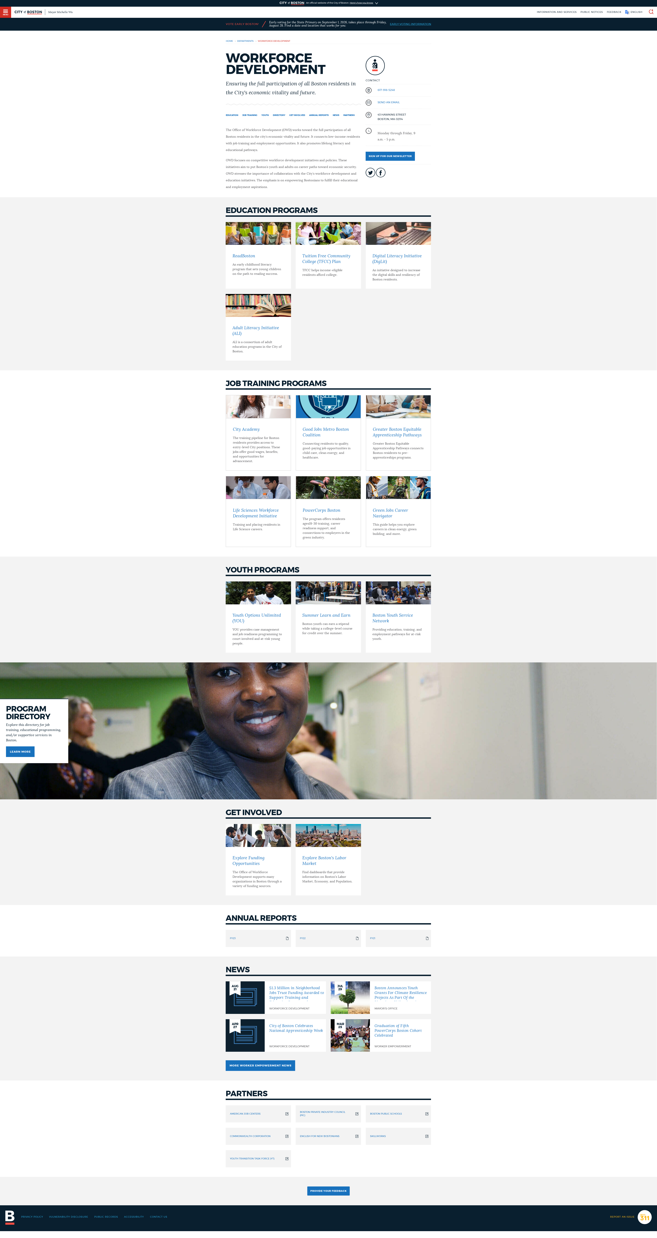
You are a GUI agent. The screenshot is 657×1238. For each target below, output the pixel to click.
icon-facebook (380, 172)
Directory (279, 115)
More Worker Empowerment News (260, 1065)
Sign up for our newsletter (390, 156)
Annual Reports (319, 115)
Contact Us (158, 1217)
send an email (389, 102)
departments (245, 41)
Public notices (592, 12)
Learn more (20, 751)
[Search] (650, 12)
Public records (106, 1217)
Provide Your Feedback (328, 1191)
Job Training (249, 115)
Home (229, 41)
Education (232, 115)
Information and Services (557, 12)
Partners (349, 115)
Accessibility (134, 1217)
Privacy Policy (32, 1217)
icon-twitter (370, 172)
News (336, 115)
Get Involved (297, 115)
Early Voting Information (410, 24)
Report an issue (622, 1217)
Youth (265, 115)
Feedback (614, 12)
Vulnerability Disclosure (68, 1217)
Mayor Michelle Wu (60, 12)
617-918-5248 (386, 90)
